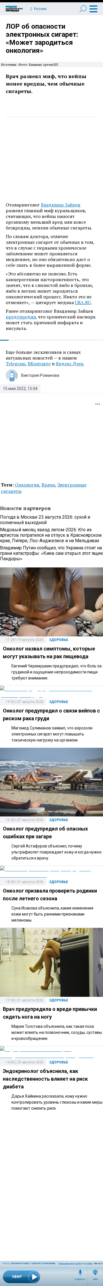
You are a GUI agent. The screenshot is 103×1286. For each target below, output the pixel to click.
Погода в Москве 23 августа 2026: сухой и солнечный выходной (45, 519)
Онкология (27, 485)
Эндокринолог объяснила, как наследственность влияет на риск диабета (45, 1079)
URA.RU (83, 302)
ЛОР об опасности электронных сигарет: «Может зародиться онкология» (42, 38)
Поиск (83, 8)
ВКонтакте (39, 363)
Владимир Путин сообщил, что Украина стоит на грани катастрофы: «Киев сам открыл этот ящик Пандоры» (51, 553)
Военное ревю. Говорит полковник (33, 1263)
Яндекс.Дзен (69, 363)
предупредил (21, 317)
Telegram (15, 363)
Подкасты (80, 1279)
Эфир (95, 1279)
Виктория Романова (40, 375)
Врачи (48, 485)
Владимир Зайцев (60, 205)
